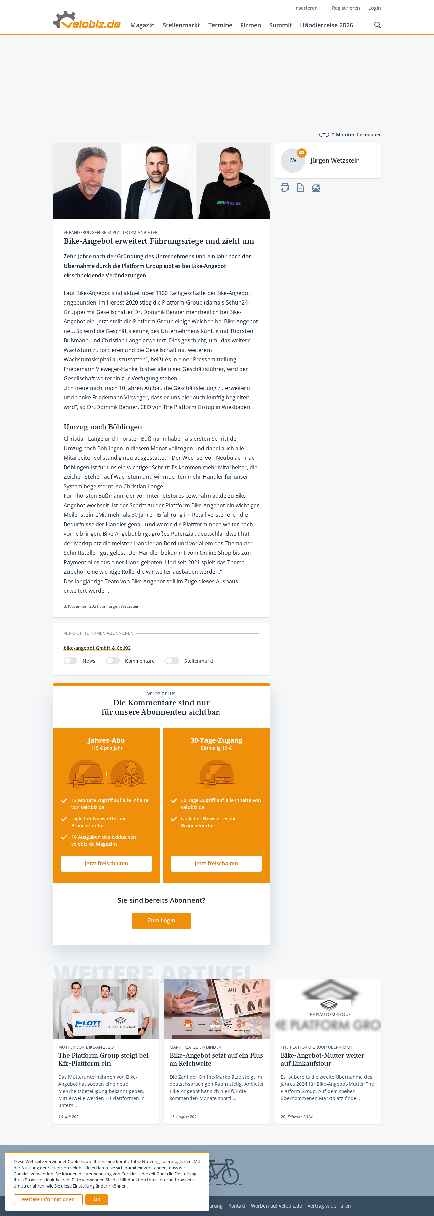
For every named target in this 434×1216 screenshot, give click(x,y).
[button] (96, 1199)
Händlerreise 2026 (326, 25)
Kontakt (236, 1206)
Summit (280, 25)
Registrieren (346, 8)
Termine (220, 25)
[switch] (70, 660)
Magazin (142, 25)
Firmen (250, 25)
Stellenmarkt (181, 25)
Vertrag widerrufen (329, 1206)
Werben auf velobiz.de (276, 1206)
